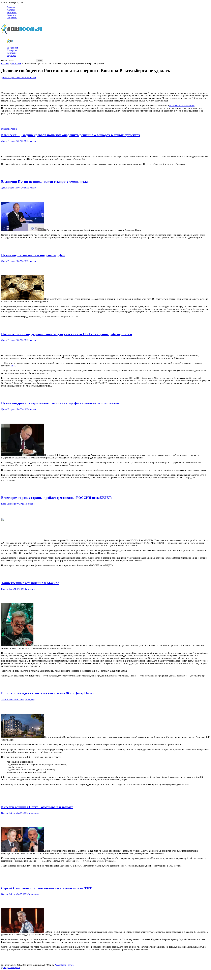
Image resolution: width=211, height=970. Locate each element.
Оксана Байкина (9, 813)
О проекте (12, 17)
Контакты (12, 12)
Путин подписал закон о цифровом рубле (33, 255)
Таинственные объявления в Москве (30, 583)
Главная (11, 7)
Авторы (11, 10)
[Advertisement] (105, 84)
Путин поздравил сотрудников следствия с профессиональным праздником (60, 403)
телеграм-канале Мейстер (181, 105)
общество (5, 129)
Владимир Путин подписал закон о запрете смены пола (44, 181)
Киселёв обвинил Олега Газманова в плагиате (37, 807)
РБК (13, 365)
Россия (13, 129)
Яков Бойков (7, 504)
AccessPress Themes (64, 965)
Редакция (11, 15)
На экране (12, 50)
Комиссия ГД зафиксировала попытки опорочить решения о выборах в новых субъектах (70, 135)
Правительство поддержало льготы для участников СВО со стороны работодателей (66, 334)
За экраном (12, 48)
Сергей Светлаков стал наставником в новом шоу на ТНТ (46, 888)
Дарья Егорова (8, 77)
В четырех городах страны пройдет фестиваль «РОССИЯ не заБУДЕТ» (57, 497)
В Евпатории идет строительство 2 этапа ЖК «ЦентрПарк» (47, 693)
